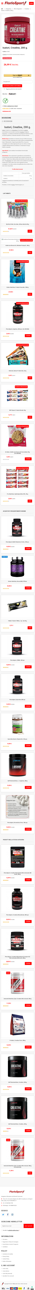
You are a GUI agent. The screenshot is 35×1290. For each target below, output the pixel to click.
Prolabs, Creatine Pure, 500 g (17, 1040)
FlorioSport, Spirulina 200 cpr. (17, 699)
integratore (14, 130)
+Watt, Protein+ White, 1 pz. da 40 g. (17, 620)
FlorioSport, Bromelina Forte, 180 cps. (17, 822)
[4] (4, 109)
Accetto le (11, 1230)
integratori (8, 160)
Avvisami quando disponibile (12, 85)
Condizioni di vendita (8, 1254)
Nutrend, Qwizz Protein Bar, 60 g (17, 370)
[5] (5, 109)
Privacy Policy (6, 1256)
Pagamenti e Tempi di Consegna (10, 1241)
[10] (9, 109)
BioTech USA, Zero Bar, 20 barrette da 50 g (17, 224)
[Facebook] (8, 1215)
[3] (5, 231)
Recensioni (7, 121)
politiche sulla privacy (13, 1230)
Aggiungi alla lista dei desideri (14, 89)
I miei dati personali (7, 1273)
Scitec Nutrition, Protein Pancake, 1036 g (17, 287)
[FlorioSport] (16, 3)
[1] (2, 109)
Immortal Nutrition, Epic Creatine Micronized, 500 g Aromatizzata (17, 1166)
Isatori (3, 130)
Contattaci (5, 1246)
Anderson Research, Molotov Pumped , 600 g (17, 245)
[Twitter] (3, 1215)
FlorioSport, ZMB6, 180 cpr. (17, 660)
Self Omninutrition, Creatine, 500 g (17, 1082)
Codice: (5, 51)
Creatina (5, 54)
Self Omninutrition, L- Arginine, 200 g (17, 780)
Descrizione (6, 118)
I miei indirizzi (6, 1271)
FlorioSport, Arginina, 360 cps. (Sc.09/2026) (17, 329)
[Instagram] (12, 1215)
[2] (3, 109)
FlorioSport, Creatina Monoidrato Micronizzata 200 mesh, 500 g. (17, 873)
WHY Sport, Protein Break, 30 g (17, 410)
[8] (7, 109)
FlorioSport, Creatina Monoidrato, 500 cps (17, 914)
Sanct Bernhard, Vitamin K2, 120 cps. (17, 739)
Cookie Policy (6, 1259)
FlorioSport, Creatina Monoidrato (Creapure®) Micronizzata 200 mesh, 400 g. (17, 957)
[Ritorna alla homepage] (2, 9)
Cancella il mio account (8, 1276)
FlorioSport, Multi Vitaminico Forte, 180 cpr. (17, 542)
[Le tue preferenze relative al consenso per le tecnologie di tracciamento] (32, 1287)
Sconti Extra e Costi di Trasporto (10, 1244)
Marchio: (5, 94)
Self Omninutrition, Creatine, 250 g (17, 1124)
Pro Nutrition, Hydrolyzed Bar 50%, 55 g (17, 494)
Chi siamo (5, 1239)
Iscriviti (29, 1226)
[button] (17, 76)
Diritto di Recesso (7, 1261)
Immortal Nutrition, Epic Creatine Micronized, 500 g (17, 998)
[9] (8, 109)
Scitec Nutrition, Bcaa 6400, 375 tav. (17, 581)
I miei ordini (5, 1268)
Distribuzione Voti (7, 111)
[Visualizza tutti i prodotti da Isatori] (12, 94)
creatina (26, 130)
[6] (6, 109)
